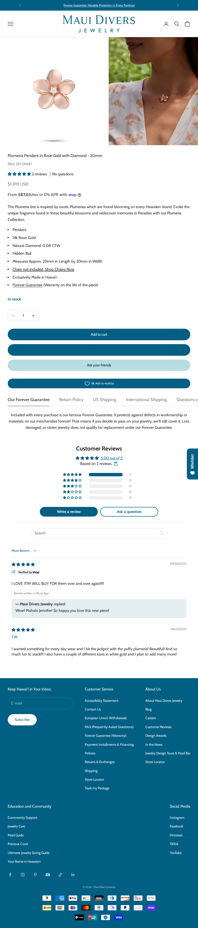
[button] (20, 174)
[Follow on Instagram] (22, 874)
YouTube (176, 853)
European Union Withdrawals (106, 718)
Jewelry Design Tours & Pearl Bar (167, 753)
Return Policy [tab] (71, 399)
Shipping (91, 771)
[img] (23, 564)
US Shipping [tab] (104, 399)
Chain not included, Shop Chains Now (43, 269)
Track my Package (97, 788)
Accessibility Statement (101, 700)
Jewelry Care (16, 826)
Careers (150, 718)
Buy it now (99, 350)
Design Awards (156, 735)
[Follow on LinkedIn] (73, 874)
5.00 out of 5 (112, 458)
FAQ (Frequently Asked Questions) (109, 727)
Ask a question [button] (129, 511)
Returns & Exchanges (100, 762)
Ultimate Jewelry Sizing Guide (29, 853)
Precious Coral (18, 844)
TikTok (174, 844)
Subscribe (22, 719)
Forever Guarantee (27, 285)
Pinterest (176, 835)
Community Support (22, 817)
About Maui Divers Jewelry (163, 700)
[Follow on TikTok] (60, 874)
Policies (90, 753)
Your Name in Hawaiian (24, 861)
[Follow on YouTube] (47, 874)
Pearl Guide (16, 835)
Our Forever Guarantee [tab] (29, 399)
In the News (154, 744)
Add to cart (99, 334)
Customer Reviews (158, 727)
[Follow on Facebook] (10, 874)
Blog (148, 709)
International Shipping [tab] (146, 399)
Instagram (177, 817)
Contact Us (93, 709)
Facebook (176, 826)
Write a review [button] (69, 511)
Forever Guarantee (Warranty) (105, 735)
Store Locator (94, 779)
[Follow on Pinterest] (35, 874)
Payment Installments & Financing (109, 744)
